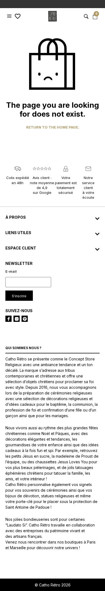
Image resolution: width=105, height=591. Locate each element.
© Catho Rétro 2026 (53, 585)
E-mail (11, 271)
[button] (10, 16)
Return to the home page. (52, 127)
